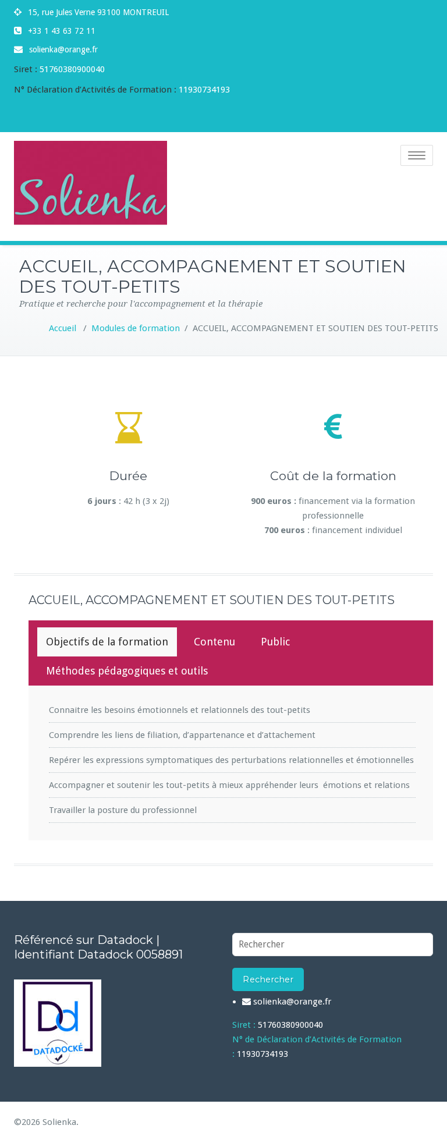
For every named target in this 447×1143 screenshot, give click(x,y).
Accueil (62, 328)
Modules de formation (135, 328)
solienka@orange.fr (63, 49)
